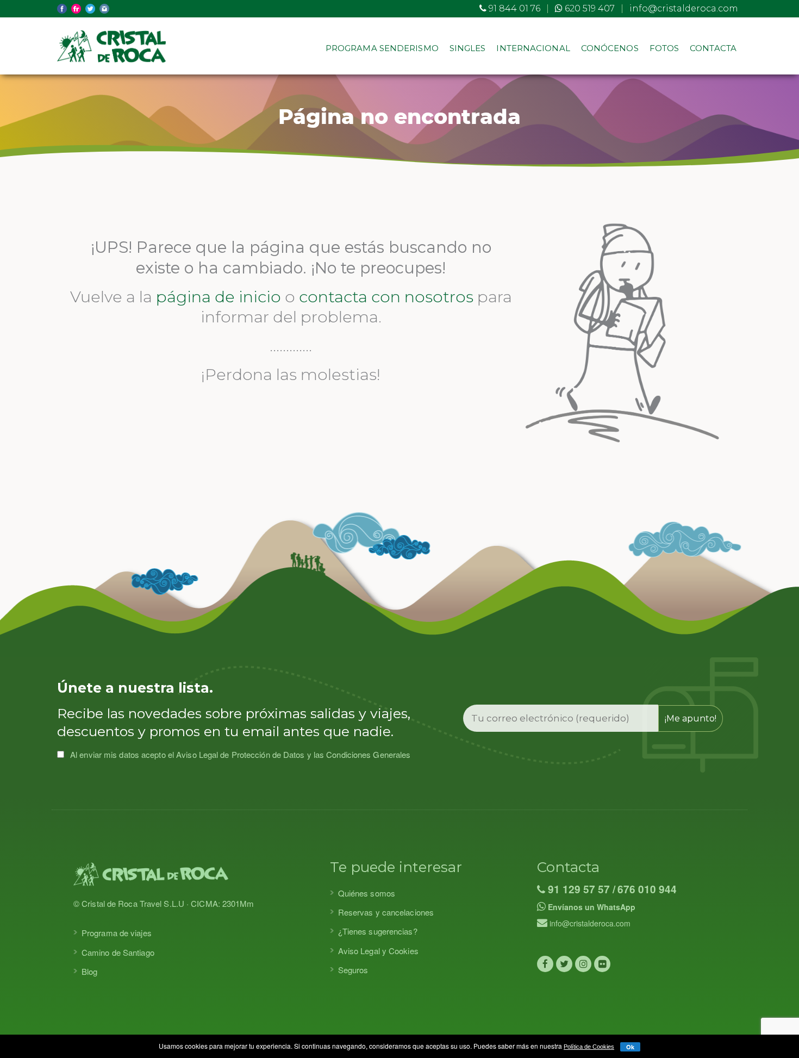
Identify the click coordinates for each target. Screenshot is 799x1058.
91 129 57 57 (577, 889)
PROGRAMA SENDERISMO (382, 48)
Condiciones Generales (368, 754)
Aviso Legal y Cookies (378, 950)
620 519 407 (589, 8)
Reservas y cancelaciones (386, 912)
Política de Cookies (589, 1046)
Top (773, 1032)
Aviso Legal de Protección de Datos (240, 754)
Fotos (664, 48)
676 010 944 (647, 889)
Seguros (353, 969)
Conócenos (610, 48)
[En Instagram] (583, 964)
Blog (89, 971)
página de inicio (218, 296)
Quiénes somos (366, 893)
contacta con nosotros (386, 296)
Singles (468, 48)
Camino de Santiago (118, 952)
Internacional (533, 48)
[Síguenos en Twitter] (564, 964)
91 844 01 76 (513, 8)
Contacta (713, 48)
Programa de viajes (117, 932)
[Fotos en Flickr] (602, 964)
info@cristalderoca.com (683, 8)
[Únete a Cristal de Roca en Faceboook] (545, 964)
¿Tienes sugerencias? (377, 931)
